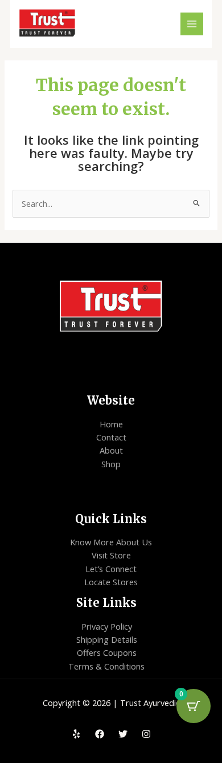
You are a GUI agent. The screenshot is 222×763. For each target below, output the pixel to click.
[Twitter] (123, 733)
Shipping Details (106, 639)
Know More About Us (111, 542)
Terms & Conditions (106, 666)
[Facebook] (99, 733)
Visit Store (111, 555)
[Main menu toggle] (191, 24)
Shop (111, 464)
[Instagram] (146, 733)
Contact (111, 437)
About (111, 450)
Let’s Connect (111, 568)
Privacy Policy (106, 626)
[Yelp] (76, 733)
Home (111, 424)
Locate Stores (111, 581)
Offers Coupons (107, 652)
